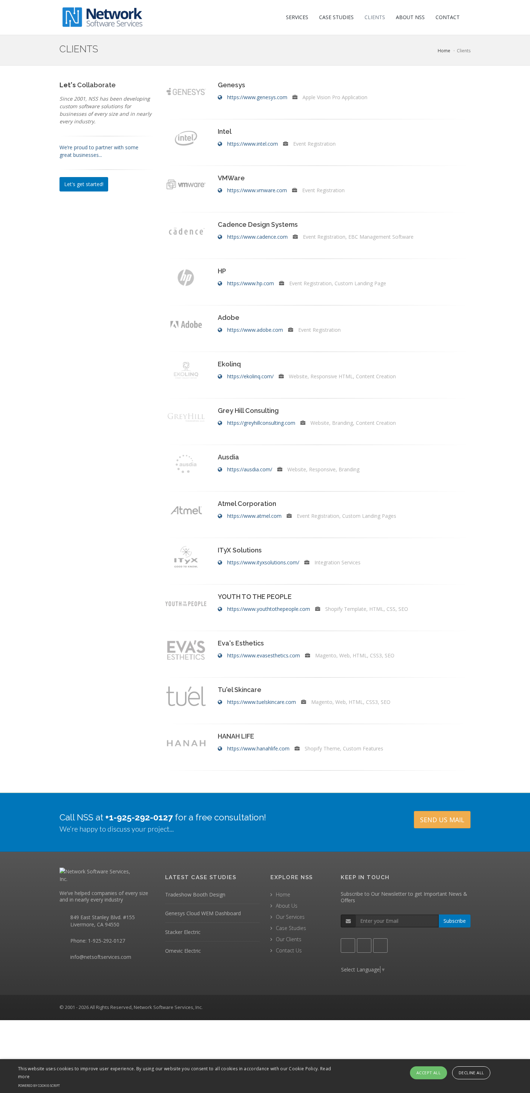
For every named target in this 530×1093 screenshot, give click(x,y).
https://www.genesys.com (257, 97)
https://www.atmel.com (254, 515)
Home (444, 51)
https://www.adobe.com (255, 329)
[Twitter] (364, 945)
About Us (286, 905)
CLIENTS (375, 17)
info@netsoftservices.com (100, 956)
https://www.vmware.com (257, 190)
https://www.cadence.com (257, 236)
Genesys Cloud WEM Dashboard (203, 913)
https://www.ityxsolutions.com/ (263, 562)
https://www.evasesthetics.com (263, 655)
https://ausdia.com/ (249, 469)
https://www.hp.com (250, 283)
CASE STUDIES (336, 17)
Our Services (290, 916)
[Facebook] (348, 945)
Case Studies (291, 928)
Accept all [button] (428, 1072)
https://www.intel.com (252, 143)
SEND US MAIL (442, 819)
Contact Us (289, 950)
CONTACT (448, 17)
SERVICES (297, 17)
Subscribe (454, 920)
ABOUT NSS (410, 17)
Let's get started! (83, 184)
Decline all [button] (471, 1072)
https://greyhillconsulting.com (261, 422)
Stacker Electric (182, 932)
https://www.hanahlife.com (258, 748)
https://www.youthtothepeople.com (268, 608)
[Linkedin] (380, 945)
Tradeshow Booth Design (195, 894)
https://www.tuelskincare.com (261, 701)
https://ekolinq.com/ (250, 376)
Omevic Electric (183, 950)
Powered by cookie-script (39, 1085)
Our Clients (288, 939)
